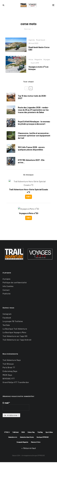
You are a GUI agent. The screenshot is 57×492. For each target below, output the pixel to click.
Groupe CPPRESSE (38, 455)
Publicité (6, 294)
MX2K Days (7, 375)
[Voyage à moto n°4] (16, 64)
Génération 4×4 (12, 437)
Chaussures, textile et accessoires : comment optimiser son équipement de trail (34, 135)
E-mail (6, 402)
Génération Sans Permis (27, 437)
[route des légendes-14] (11, 110)
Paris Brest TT (9, 367)
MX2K (23, 432)
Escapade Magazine (22, 442)
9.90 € (28, 197)
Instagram (7, 314)
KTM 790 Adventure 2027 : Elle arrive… (31, 161)
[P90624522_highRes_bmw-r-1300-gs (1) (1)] (11, 97)
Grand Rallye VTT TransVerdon (16, 382)
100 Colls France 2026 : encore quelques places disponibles (31, 148)
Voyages (46, 59)
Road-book (40, 40)
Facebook (7, 318)
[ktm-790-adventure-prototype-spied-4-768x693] (11, 161)
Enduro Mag (31, 432)
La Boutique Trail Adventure (15, 329)
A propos (6, 279)
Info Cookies (8, 286)
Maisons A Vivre (35, 442)
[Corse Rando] (16, 45)
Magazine (38, 59)
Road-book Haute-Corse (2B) (38, 48)
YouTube (6, 325)
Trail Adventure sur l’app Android (17, 340)
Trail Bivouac (8, 364)
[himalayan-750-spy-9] (11, 122)
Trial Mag (40, 432)
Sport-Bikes (49, 432)
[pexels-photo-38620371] (11, 135)
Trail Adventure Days (12, 360)
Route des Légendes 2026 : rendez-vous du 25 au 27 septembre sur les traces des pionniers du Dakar (33, 109)
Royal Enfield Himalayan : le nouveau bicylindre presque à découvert (34, 122)
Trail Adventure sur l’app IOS (15, 336)
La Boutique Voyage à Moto (14, 332)
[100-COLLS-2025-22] (11, 148)
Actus (30, 59)
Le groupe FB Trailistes (13, 321)
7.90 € (29, 218)
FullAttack (16, 432)
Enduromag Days (10, 371)
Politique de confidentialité (15, 282)
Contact (6, 290)
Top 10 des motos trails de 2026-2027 (32, 97)
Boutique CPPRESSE (43, 437)
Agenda (31, 40)
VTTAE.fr (7, 432)
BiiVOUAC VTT (9, 378)
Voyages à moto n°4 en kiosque (38, 68)
